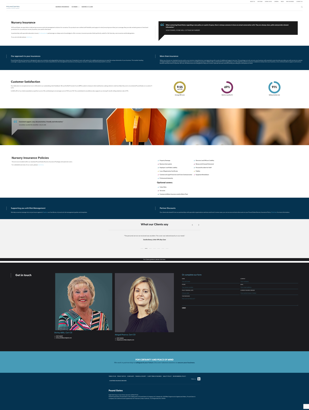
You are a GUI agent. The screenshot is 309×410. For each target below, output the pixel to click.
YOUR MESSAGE (186, 296)
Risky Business (290, 1)
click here (29, 37)
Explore (45, 212)
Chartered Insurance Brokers (118, 380)
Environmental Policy (179, 376)
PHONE (183, 284)
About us (252, 1)
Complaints (130, 376)
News (282, 1)
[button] (192, 225)
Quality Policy (167, 376)
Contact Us (299, 1)
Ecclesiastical (43, 33)
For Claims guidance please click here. (154, 259)
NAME (183, 278)
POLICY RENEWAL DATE (187, 290)
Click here (274, 212)
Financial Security (140, 376)
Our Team (259, 1)
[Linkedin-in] (198, 378)
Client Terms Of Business (154, 376)
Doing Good (268, 1)
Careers (276, 1)
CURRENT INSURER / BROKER (247, 290)
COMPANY (242, 278)
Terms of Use (112, 376)
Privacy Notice (121, 376)
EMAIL (241, 284)
